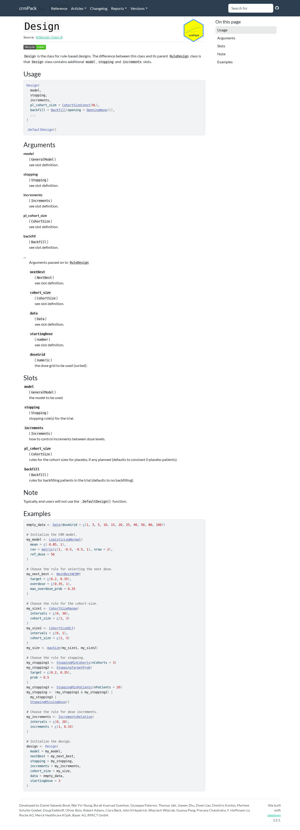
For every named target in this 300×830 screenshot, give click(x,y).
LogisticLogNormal (65, 539)
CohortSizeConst (76, 105)
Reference (59, 8)
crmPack (28, 8)
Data (56, 525)
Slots (221, 46)
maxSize (53, 648)
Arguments (226, 38)
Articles (77, 8)
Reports (117, 8)
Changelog (98, 8)
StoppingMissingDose (48, 702)
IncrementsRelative (75, 717)
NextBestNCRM (67, 574)
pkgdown (274, 815)
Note (221, 54)
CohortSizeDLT (61, 628)
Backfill (58, 110)
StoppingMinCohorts (73, 662)
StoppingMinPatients (74, 687)
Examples (225, 62)
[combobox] (250, 8)
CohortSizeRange (63, 608)
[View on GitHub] (277, 8)
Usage (222, 30)
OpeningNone (96, 110)
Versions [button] (138, 8)
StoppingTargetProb (73, 667)
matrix (47, 549)
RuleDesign (179, 56)
